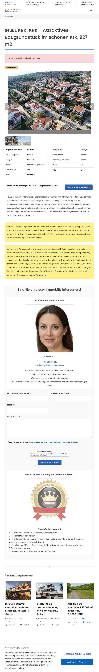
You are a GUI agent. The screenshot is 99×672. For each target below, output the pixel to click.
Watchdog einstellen (79, 187)
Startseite (9, 16)
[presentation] (2, 613)
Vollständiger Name (19, 393)
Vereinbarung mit (44, 442)
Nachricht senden (49, 462)
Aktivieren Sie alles (77, 662)
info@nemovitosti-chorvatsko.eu (49, 365)
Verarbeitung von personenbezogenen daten (53, 442)
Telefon (12, 405)
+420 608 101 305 (49, 362)
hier (59, 539)
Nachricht (13, 416)
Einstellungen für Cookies (77, 653)
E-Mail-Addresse (61, 393)
